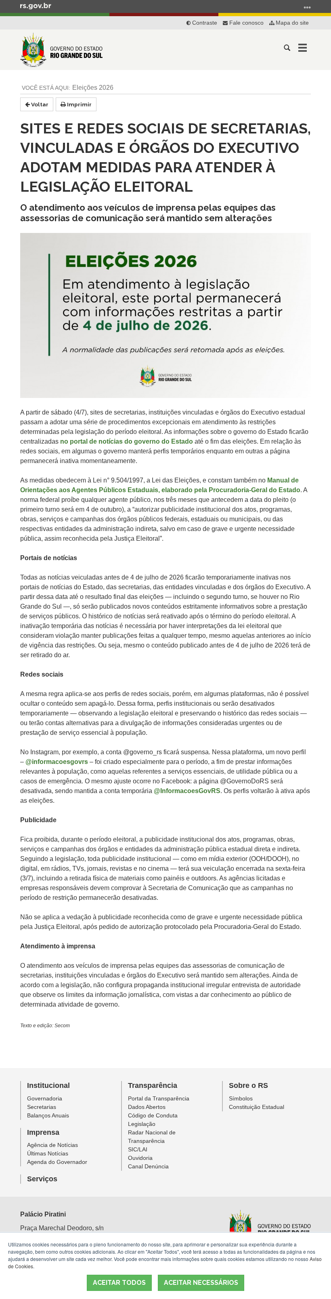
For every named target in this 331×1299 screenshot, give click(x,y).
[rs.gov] (35, 5)
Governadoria (44, 1098)
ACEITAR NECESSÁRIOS (201, 1282)
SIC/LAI (137, 1149)
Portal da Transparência (158, 1098)
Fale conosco (246, 22)
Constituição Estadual (256, 1107)
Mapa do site (291, 22)
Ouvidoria (140, 1158)
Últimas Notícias (47, 1153)
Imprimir (79, 104)
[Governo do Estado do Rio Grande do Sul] (269, 1227)
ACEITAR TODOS (119, 1282)
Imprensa (43, 1132)
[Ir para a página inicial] (61, 49)
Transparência (152, 1085)
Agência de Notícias (52, 1145)
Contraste (204, 22)
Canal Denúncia (148, 1166)
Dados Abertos (147, 1107)
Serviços (42, 1179)
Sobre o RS (248, 1085)
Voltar (39, 104)
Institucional (48, 1085)
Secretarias (41, 1107)
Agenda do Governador (57, 1162)
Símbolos (241, 1098)
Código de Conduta (153, 1115)
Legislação (141, 1124)
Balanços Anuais (48, 1115)
